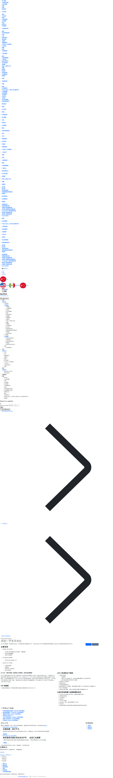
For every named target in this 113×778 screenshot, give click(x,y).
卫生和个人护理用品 (7, 44)
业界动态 (90, 728)
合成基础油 (4, 50)
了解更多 (5, 742)
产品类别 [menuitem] (6, 305)
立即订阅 (2, 752)
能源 (3, 47)
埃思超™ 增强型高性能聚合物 (8, 209)
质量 (3, 17)
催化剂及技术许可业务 (7, 411)
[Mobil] (4, 758)
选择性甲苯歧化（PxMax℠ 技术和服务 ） (12, 714)
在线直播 (4, 25)
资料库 (3, 97)
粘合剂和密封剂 (5, 32)
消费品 (3, 41)
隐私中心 (5, 763)
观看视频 (5, 734)
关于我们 (4, 16)
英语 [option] (8, 285)
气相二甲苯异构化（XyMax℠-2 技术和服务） (13, 717)
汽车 (3, 36)
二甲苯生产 (4, 523)
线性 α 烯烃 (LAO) (6, 65)
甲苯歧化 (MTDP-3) (7, 715)
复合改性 (4, 39)
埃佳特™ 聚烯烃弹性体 (7, 214)
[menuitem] (5, 268)
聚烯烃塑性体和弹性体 (7, 191)
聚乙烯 (3, 188)
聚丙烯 (3, 193)
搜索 (2, 407)
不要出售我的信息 (7, 771)
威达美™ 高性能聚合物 (7, 212)
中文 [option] (27, 285)
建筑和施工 (4, 37)
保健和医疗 (4, 42)
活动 (3, 22)
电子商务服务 (5, 99)
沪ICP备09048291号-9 (23, 776)
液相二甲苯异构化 (6, 636)
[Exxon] (4, 756)
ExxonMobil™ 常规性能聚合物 (9, 210)
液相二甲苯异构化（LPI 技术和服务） (11, 718)
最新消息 (90, 727)
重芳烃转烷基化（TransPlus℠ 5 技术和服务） (13, 712)
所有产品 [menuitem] (4, 302)
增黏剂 (3, 75)
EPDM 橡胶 (5, 62)
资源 (4, 768)
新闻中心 (4, 24)
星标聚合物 (4, 81)
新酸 (3, 67)
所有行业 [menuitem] (4, 350)
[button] (4, 279)
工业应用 (4, 45)
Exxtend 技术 (5, 215)
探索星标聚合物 (5, 205)
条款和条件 (5, 766)
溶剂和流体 (4, 72)
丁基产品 (4, 59)
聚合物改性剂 (5, 190)
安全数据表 (4, 93)
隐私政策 (5, 765)
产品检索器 (4, 91)
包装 (3, 49)
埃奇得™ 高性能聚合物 (7, 207)
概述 (3, 14)
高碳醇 (3, 64)
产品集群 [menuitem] (6, 336)
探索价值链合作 (5, 101)
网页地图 (5, 770)
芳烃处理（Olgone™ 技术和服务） (11, 720)
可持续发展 (4, 19)
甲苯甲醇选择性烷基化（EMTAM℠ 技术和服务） (14, 710)
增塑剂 (3, 69)
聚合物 (3, 70)
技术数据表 (4, 88)
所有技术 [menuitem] (4, 369)
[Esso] (4, 760)
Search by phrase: (4, 405)
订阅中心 (4, 96)
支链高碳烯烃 (5, 57)
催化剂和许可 (5, 61)
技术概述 (4, 20)
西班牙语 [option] (17, 285)
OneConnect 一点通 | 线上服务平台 (10, 89)
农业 (3, 34)
